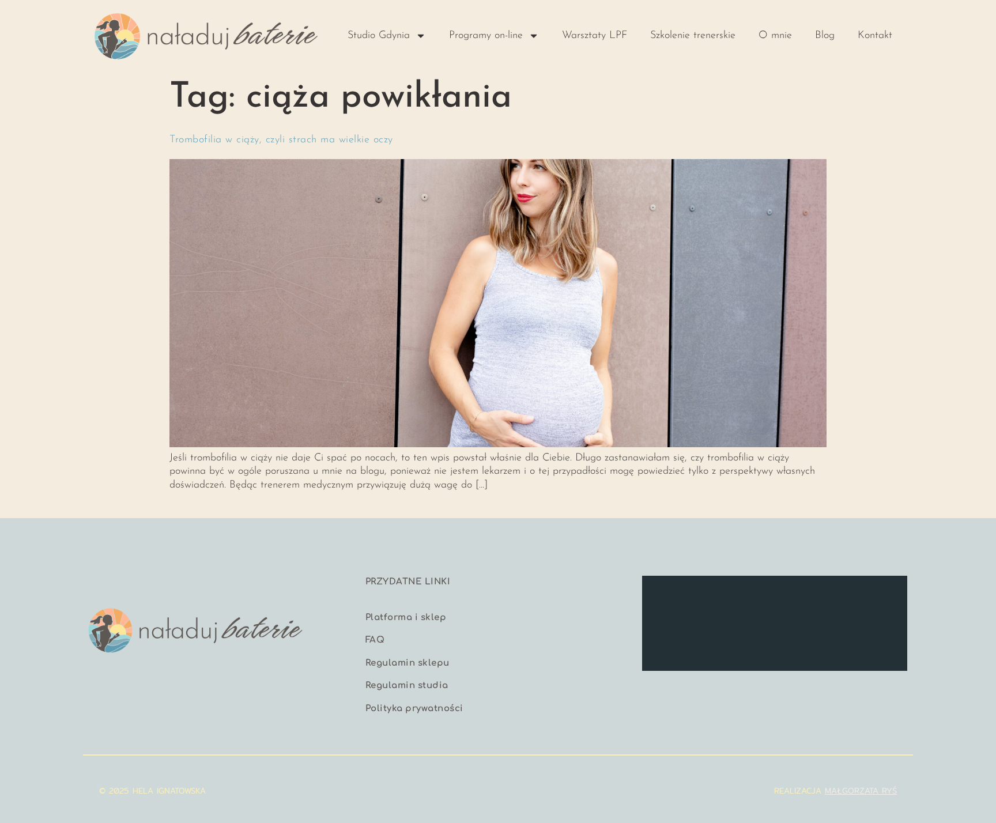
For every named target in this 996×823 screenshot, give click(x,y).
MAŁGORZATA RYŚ (861, 790)
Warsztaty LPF (594, 36)
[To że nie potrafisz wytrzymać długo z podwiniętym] (809, 640)
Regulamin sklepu (407, 663)
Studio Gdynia (379, 36)
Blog (825, 36)
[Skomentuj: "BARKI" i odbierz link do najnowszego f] (673, 640)
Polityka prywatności (414, 708)
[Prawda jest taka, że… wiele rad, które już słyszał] (673, 600)
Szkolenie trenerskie (692, 36)
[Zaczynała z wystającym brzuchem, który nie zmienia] (809, 600)
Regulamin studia (406, 685)
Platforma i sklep (406, 617)
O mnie (775, 36)
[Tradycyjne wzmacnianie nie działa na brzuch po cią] (741, 600)
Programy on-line (486, 36)
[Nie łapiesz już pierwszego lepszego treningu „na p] (876, 600)
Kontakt (875, 36)
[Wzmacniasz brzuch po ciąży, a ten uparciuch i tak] (876, 640)
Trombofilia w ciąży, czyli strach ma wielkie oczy (281, 140)
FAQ (375, 640)
